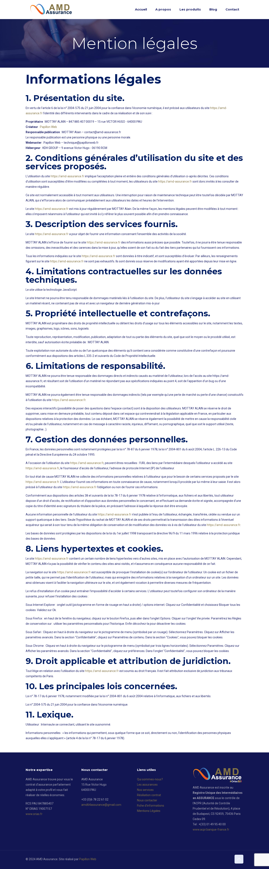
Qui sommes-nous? (150, 779)
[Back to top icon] (239, 859)
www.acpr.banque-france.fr (211, 829)
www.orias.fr (34, 814)
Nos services (145, 789)
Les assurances (147, 784)
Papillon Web (48, 127)
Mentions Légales (148, 810)
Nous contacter (147, 800)
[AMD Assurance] (52, 9)
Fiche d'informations (150, 805)
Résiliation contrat (149, 795)
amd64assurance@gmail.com (101, 804)
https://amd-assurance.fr (67, 176)
